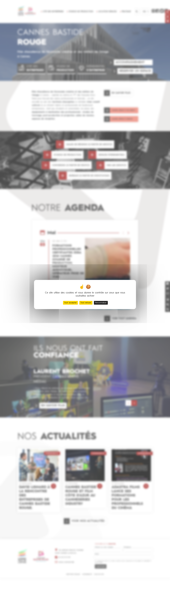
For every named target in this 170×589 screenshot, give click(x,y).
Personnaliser (101, 303)
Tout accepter (70, 303)
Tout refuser (85, 303)
